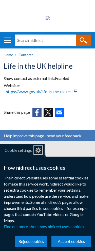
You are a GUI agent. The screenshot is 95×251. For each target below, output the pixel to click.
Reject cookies (31, 241)
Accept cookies (71, 241)
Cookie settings (18, 150)
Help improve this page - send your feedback (42, 135)
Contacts (25, 55)
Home (8, 55)
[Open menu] (7, 40)
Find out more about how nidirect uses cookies (44, 226)
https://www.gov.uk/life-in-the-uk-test (41, 91)
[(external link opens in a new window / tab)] (37, 112)
